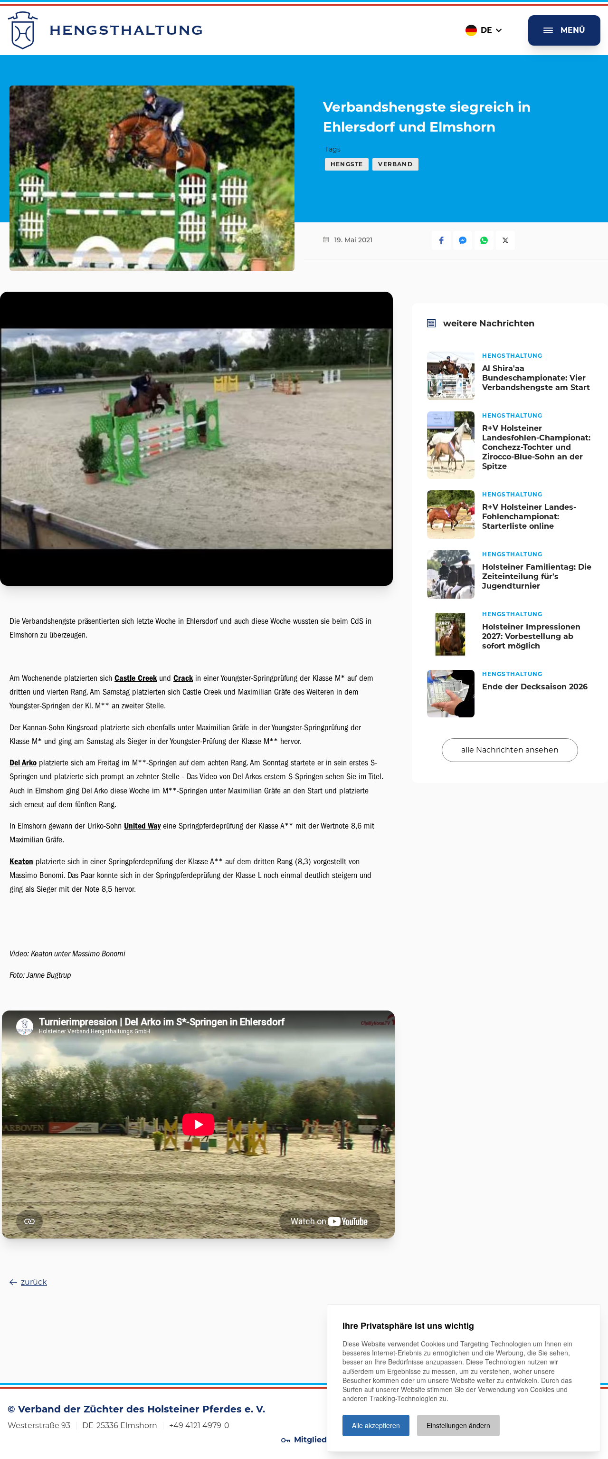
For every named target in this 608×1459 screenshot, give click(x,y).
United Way (142, 826)
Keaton (21, 862)
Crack (183, 678)
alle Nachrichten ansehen (510, 749)
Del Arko (23, 763)
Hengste (347, 164)
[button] (441, 240)
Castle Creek (135, 678)
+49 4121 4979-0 (199, 1425)
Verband (395, 164)
